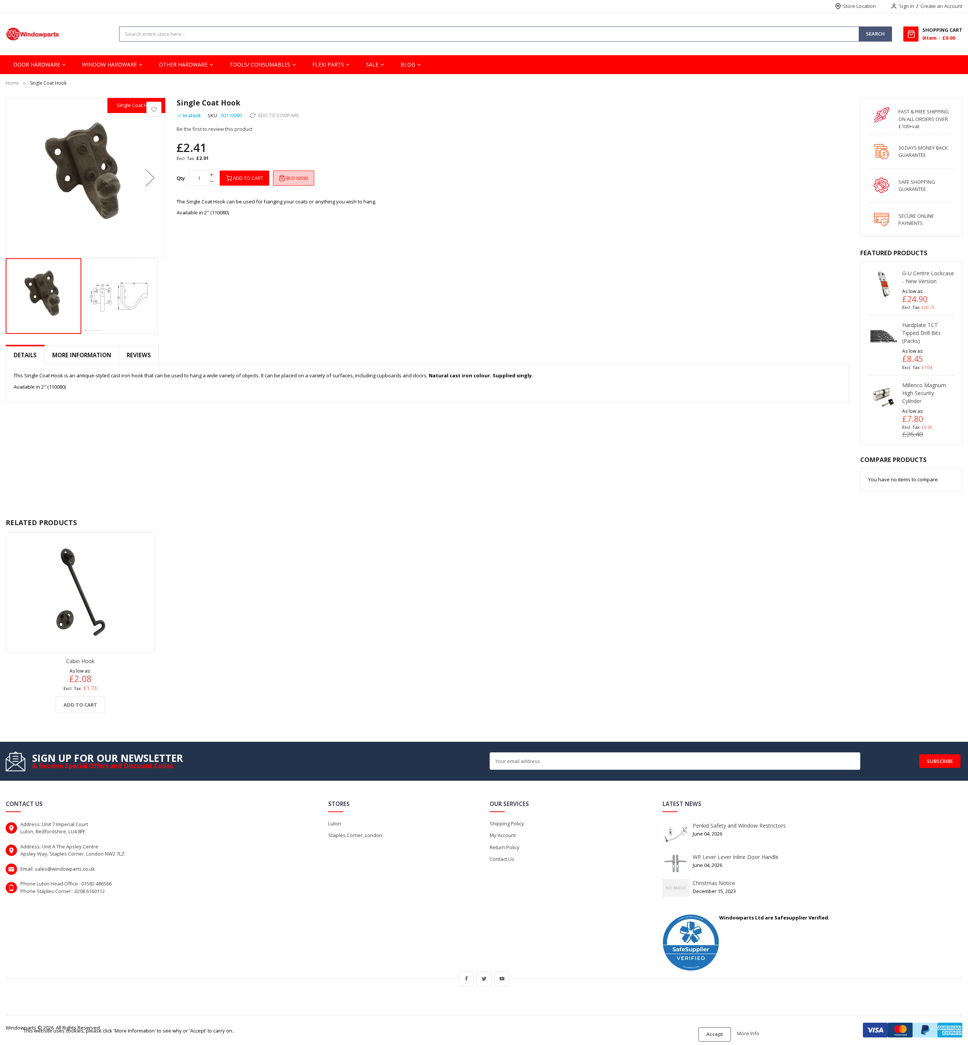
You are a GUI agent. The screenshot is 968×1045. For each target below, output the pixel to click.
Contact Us (502, 859)
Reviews (139, 355)
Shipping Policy (507, 823)
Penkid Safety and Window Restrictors (739, 825)
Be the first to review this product (214, 129)
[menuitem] (40, 64)
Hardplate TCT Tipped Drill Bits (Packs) (921, 332)
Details (25, 355)
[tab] (25, 355)
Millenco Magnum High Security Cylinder (924, 393)
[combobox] (304, 34)
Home (12, 83)
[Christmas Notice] (675, 887)
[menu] (484, 64)
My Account (503, 835)
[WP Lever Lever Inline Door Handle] (675, 862)
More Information (81, 355)
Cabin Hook (80, 661)
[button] (150, 177)
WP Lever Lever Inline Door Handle (736, 856)
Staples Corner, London (355, 835)
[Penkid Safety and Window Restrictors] (675, 834)
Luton (334, 823)
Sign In (906, 6)
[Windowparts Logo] (32, 34)
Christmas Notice (714, 883)
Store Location (859, 6)
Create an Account (941, 6)
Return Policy (505, 847)
